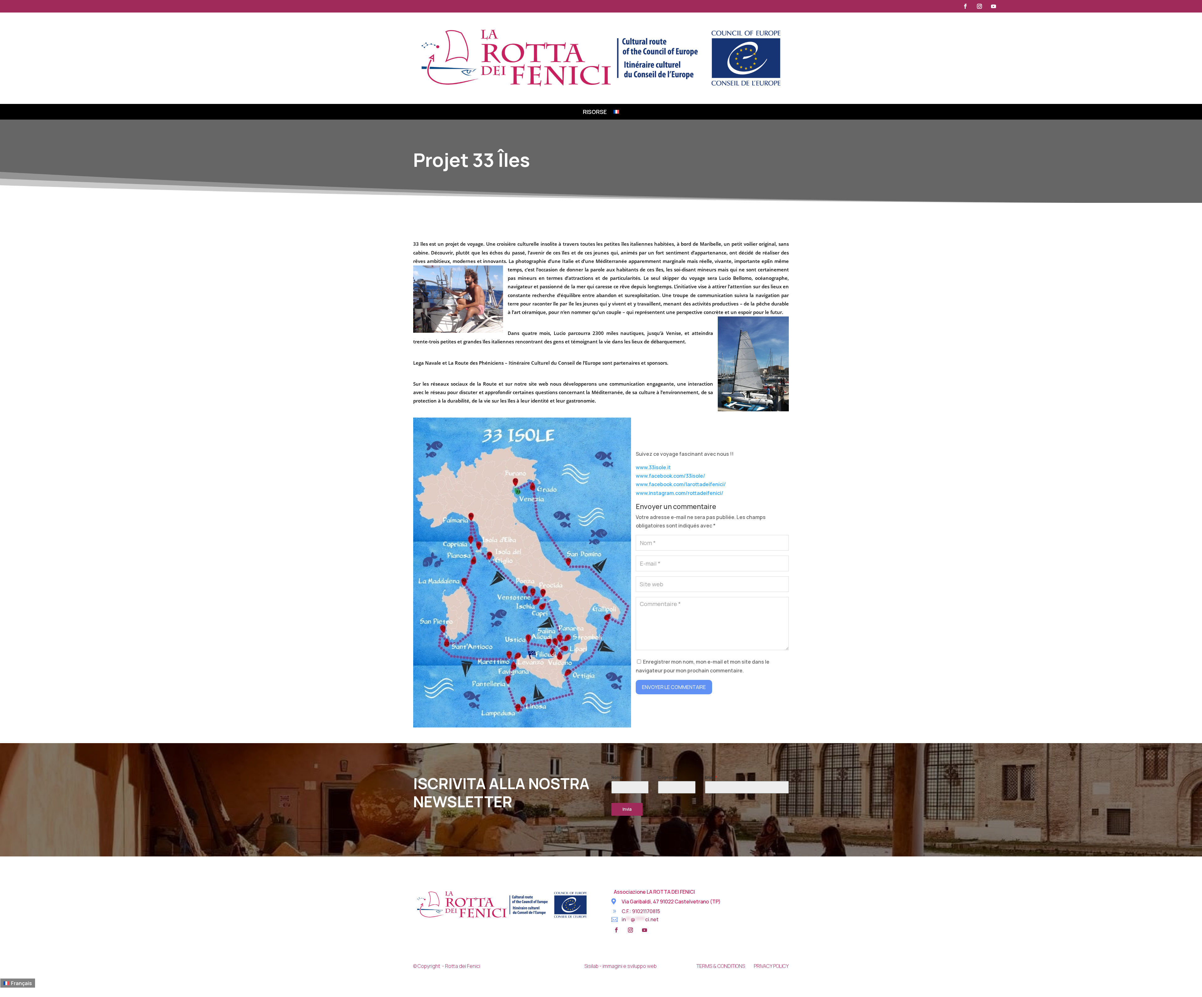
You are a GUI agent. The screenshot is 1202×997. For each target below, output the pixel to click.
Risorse (595, 113)
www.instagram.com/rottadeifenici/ (679, 493)
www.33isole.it (653, 467)
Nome (617, 777)
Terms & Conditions (720, 966)
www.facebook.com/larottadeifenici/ (681, 484)
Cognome (667, 777)
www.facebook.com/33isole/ (670, 475)
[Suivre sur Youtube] (994, 6)
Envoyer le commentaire (674, 687)
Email (711, 777)
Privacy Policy (771, 966)
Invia (627, 809)
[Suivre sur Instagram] (979, 6)
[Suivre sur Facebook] (965, 6)
